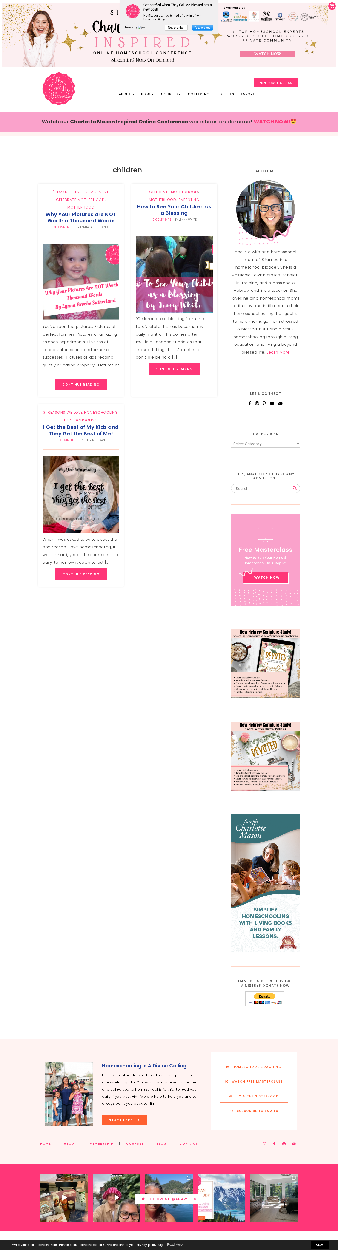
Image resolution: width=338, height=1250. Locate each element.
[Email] (280, 403)
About (125, 94)
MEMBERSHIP (101, 1143)
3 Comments (63, 227)
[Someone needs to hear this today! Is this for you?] (116, 1198)
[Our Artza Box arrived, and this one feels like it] (64, 1198)
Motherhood (81, 207)
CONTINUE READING (81, 384)
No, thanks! (176, 27)
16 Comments (67, 440)
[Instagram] (257, 403)
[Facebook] (250, 403)
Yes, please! (203, 27)
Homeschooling (81, 420)
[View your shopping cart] (332, 6)
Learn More (278, 352)
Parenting (189, 199)
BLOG (162, 1143)
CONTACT (189, 1143)
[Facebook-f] (274, 1143)
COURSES (135, 1143)
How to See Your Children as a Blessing (174, 209)
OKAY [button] (320, 1244)
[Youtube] (294, 1143)
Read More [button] (175, 1244)
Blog (146, 94)
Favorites (251, 94)
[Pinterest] (264, 403)
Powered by (131, 27)
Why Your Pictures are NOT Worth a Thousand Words (81, 217)
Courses (169, 94)
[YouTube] (272, 403)
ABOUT (70, 1143)
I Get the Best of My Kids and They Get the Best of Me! (81, 430)
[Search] (295, 488)
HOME (45, 1143)
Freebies (226, 94)
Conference (200, 94)
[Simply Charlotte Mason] (265, 950)
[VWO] (142, 27)
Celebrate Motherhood (80, 199)
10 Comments (162, 219)
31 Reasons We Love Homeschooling (80, 412)
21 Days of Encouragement (80, 191)
